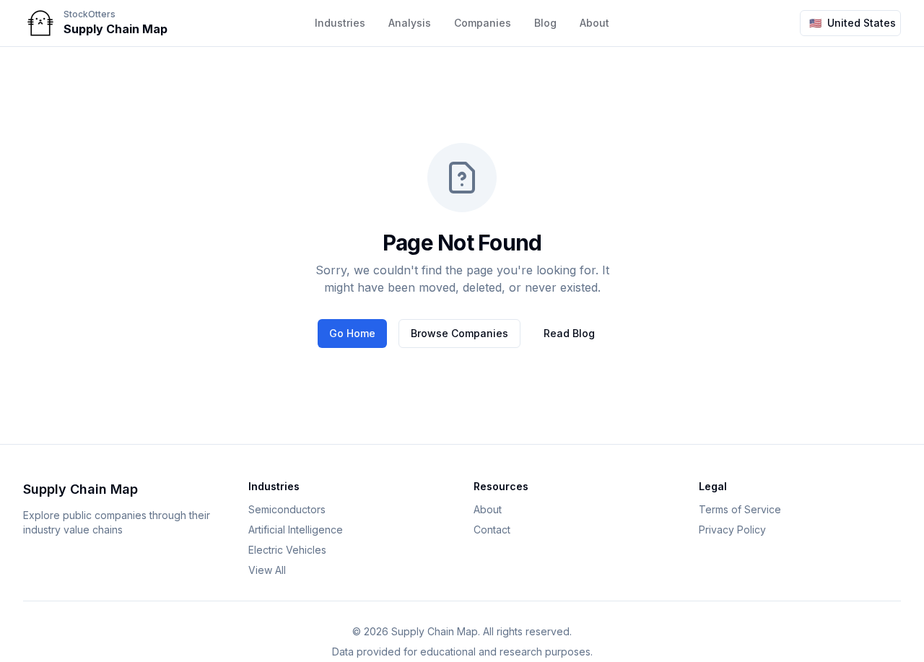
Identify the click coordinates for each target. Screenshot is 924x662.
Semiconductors (287, 509)
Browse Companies (459, 333)
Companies (482, 23)
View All (267, 570)
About (594, 23)
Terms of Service (740, 509)
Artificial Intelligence (295, 529)
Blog (545, 23)
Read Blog (569, 333)
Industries (340, 23)
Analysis (409, 23)
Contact (492, 529)
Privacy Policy (732, 529)
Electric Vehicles (287, 550)
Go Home (352, 333)
